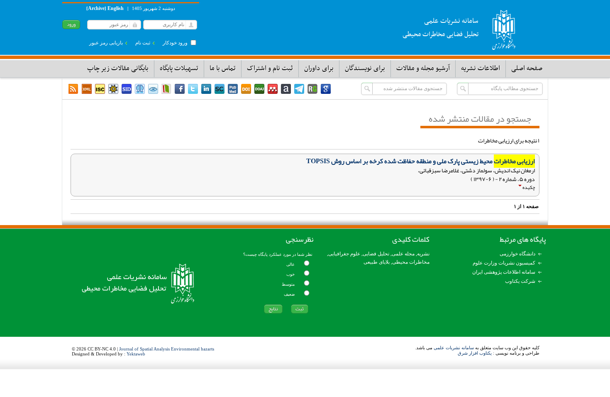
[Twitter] (193, 89)
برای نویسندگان (365, 68)
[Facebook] (180, 89)
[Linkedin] (206, 89)
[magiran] (166, 89)
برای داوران (319, 68)
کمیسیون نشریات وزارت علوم (504, 263)
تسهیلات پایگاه (179, 68)
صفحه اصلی (526, 68)
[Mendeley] (273, 89)
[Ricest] (113, 89)
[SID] (127, 89)
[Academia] (286, 89)
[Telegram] (299, 89)
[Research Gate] (312, 89)
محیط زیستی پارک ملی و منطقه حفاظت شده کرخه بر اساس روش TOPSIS (420, 161)
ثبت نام (142, 43)
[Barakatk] (140, 89)
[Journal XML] (87, 89)
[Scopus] (219, 89)
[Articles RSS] (73, 89)
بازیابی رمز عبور (106, 43)
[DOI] (246, 89)
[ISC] (100, 89)
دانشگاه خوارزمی (517, 254)
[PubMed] (233, 89)
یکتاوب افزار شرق (475, 352)
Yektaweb (136, 353)
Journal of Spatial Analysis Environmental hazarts (166, 348)
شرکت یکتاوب (520, 281)
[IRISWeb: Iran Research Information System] (153, 89)
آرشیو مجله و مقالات (423, 68)
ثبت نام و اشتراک (270, 68)
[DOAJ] (259, 89)
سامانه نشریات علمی (454, 347)
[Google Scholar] (326, 89)
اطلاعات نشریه (480, 68)
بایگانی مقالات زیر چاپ (118, 68)
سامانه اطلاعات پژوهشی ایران (503, 272)
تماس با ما (223, 68)
